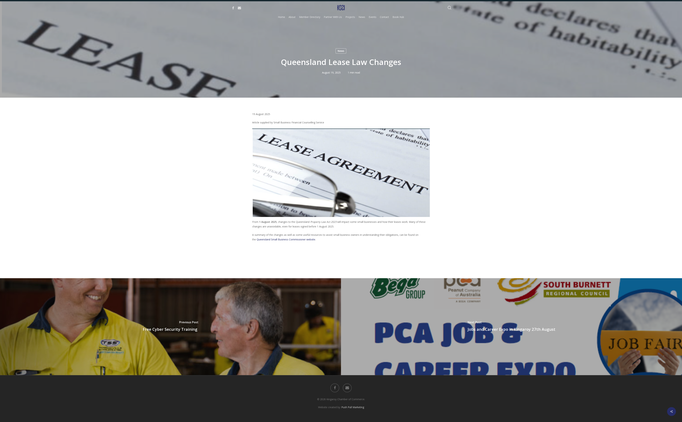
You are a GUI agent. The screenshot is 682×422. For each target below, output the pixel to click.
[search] (449, 8)
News (341, 51)
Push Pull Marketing (352, 407)
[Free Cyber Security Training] (170, 326)
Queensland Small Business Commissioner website (285, 239)
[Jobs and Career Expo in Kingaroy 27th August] (511, 326)
